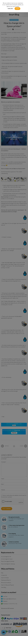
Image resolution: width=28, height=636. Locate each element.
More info (10, 8)
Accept (17, 8)
